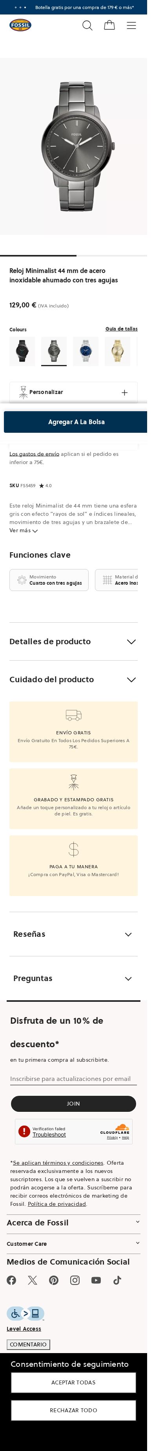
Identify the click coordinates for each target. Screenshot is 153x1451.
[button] (73, 641)
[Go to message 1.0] (15, 7)
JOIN (73, 1104)
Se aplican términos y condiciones (58, 1163)
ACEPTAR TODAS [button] (73, 1382)
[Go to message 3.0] (25, 7)
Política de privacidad (57, 1204)
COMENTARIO (28, 1344)
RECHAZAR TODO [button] (73, 1410)
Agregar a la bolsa (76, 421)
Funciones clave (40, 555)
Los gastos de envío (34, 454)
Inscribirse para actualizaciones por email (70, 1078)
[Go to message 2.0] (20, 7)
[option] (76, 146)
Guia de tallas (122, 328)
